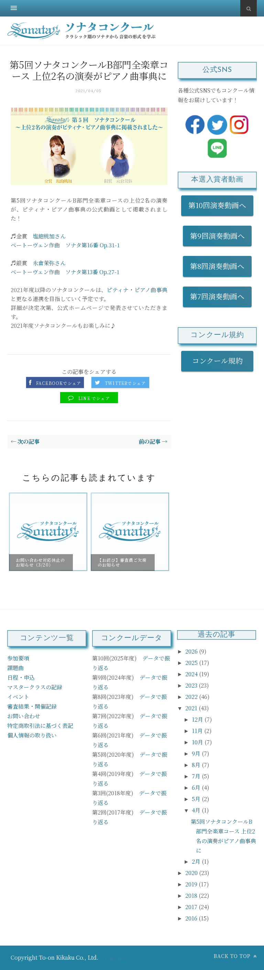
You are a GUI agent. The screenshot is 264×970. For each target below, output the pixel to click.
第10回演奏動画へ (217, 205)
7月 (197, 776)
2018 (192, 895)
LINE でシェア (94, 398)
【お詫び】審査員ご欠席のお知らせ (40, 562)
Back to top (233, 955)
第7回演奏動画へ (217, 296)
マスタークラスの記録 (34, 687)
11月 (198, 731)
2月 (197, 861)
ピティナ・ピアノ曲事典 (137, 290)
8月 (197, 765)
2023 (192, 685)
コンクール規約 (221, 360)
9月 (197, 753)
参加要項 (18, 658)
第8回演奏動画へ (217, 266)
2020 (192, 873)
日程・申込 (21, 677)
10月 (198, 742)
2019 (192, 884)
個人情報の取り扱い (32, 735)
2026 (192, 651)
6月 (197, 787)
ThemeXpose (116, 958)
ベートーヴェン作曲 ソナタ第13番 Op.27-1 (65, 272)
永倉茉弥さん (49, 263)
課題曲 (15, 668)
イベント (18, 697)
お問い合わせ (23, 716)
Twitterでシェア (125, 383)
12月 (198, 719)
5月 (197, 799)
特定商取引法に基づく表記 (40, 726)
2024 (192, 674)
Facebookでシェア (58, 383)
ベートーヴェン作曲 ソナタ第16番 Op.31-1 (65, 245)
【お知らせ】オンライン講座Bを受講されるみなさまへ (122, 511)
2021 (192, 708)
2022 (192, 697)
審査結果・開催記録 (32, 706)
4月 (197, 810)
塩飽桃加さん (49, 236)
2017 (192, 907)
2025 (192, 663)
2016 (192, 918)
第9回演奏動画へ (217, 235)
